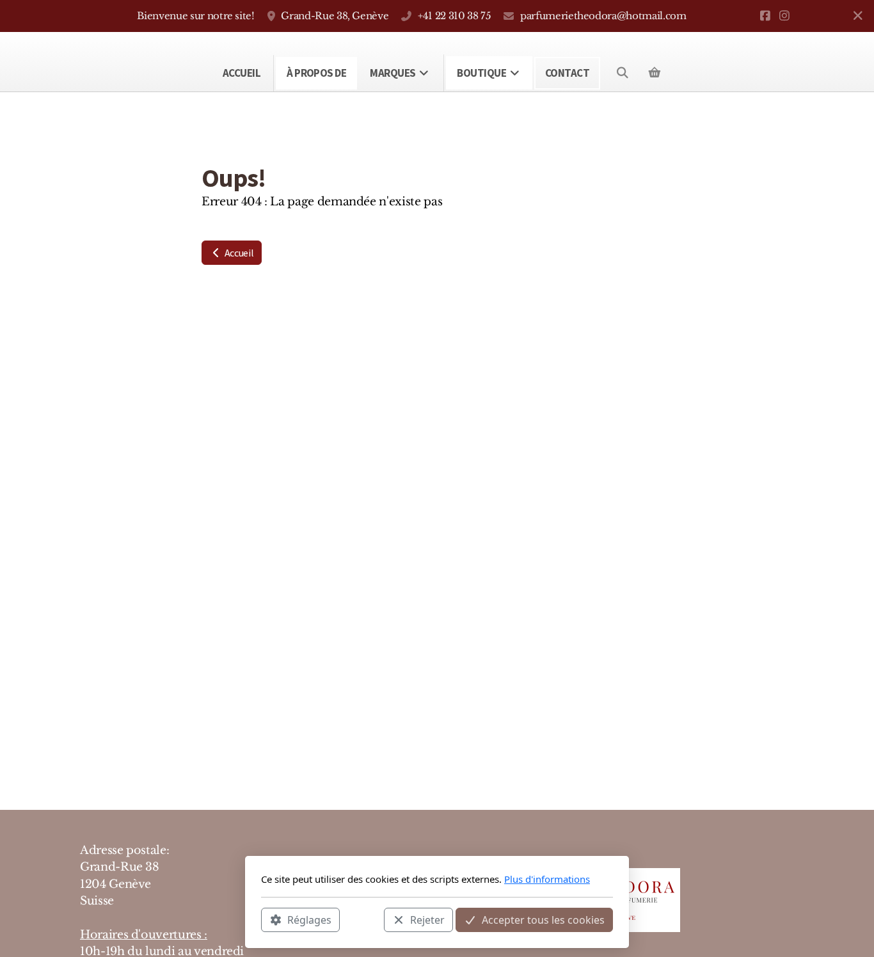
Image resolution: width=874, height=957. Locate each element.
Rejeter (427, 919)
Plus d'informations (547, 879)
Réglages (309, 919)
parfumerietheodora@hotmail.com (603, 16)
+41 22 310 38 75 (454, 16)
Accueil (238, 252)
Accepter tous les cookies (543, 919)
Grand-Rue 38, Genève (334, 16)
